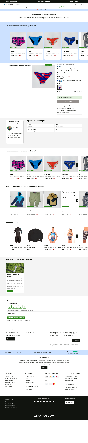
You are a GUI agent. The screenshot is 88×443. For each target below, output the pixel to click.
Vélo (42, 7)
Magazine (84, 7)
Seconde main (62, 7)
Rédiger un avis (60, 74)
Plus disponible (68, 101)
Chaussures (12, 7)
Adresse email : (54, 338)
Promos (77, 7)
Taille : (58, 91)
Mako (59, 67)
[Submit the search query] (75, 4)
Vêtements (4, 7)
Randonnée (20, 7)
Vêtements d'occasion (70, 64)
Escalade (36, 7)
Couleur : (62, 83)
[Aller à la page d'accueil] (58, 64)
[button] (20, 76)
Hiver (48, 7)
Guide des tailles (77, 91)
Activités (54, 7)
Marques (70, 7)
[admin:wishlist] (80, 101)
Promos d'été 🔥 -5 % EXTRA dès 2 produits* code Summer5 (44, 9)
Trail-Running (28, 7)
